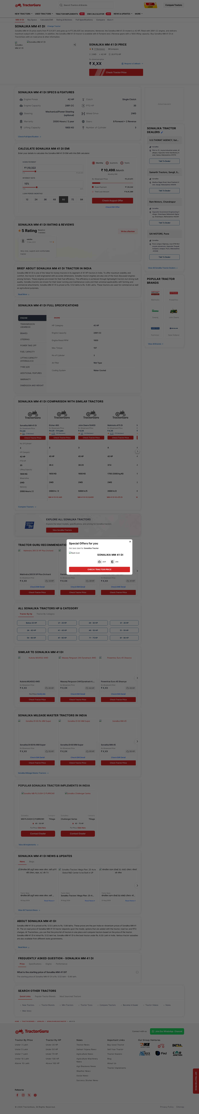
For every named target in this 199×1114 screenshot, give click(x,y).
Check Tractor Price (99, 569)
